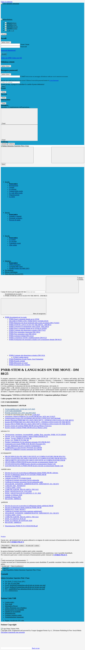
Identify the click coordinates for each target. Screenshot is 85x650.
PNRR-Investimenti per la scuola (16, 317)
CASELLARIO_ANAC (13, 487)
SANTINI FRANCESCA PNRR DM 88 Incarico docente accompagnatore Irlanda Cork (34, 466)
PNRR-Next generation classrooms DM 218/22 (24, 332)
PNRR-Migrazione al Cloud (18, 363)
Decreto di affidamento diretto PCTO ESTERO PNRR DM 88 (25, 474)
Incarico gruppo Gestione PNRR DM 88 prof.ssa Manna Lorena (26, 427)
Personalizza (5, 545)
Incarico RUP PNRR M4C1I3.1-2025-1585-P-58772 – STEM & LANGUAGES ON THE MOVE (37, 422)
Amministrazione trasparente (14, 617)
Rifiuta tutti (18, 545)
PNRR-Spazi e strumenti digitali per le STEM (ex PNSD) (28, 328)
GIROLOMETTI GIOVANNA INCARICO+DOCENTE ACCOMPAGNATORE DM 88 (35, 460)
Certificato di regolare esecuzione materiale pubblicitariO (23, 511)
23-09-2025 (36, 415)
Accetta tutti (32, 545)
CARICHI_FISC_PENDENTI (15, 486)
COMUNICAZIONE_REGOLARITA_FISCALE (22, 489)
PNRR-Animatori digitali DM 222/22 (21, 336)
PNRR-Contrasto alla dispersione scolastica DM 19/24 (27, 355)
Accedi (4, 34)
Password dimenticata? (8, 50)
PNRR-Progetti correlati (17, 361)
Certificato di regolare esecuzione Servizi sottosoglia (22, 480)
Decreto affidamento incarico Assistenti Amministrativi (23, 446)
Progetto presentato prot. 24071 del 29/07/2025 (20, 413)
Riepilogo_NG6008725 (13, 476)
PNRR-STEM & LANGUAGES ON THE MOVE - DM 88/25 (30, 325)
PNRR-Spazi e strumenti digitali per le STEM (24, 319)
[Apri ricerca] (67, 155)
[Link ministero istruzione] (10, 3)
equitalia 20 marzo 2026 (13, 497)
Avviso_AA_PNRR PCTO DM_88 (17, 440)
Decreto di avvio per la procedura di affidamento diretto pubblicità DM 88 (29, 506)
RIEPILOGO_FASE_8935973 (15, 509)
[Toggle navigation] (17, 155)
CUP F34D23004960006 (13, 411)
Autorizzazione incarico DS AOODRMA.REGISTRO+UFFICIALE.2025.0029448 (32, 418)
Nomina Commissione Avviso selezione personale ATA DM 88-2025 (27, 442)
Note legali (8, 604)
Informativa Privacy (11, 606)
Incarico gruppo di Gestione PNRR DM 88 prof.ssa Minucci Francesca (28, 426)
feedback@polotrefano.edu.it (27, 587)
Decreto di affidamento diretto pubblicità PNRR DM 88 (23, 507)
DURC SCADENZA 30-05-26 (15, 519)
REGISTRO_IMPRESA (13, 499)
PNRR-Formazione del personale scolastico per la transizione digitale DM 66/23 (35, 339)
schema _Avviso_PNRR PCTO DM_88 (18, 438)
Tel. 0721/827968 (13, 583)
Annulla (4, 144)
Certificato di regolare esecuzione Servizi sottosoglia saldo (24, 482)
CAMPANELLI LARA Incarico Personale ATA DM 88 (23, 447)
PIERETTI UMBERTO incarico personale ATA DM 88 (23, 449)
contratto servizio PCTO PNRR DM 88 (18, 478)
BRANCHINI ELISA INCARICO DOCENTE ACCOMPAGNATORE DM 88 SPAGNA (35, 456)
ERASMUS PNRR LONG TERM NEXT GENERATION (28, 321)
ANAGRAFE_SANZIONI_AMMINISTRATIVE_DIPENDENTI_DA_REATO (32, 484)
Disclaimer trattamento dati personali (13, 632)
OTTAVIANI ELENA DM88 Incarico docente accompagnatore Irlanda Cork (30, 464)
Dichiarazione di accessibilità (14, 610)
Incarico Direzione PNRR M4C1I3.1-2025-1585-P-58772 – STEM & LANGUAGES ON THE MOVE (39, 420)
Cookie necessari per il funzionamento (13, 560)
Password (23, 46)
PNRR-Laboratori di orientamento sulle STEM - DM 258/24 (29, 326)
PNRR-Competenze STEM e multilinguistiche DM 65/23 (28, 338)
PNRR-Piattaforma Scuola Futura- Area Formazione (26, 359)
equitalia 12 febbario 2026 (13, 495)
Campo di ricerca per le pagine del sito (13, 292)
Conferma (11, 144)
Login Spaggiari (54, 80)
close (3, 164)
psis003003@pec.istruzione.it (27, 589)
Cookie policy (9, 602)
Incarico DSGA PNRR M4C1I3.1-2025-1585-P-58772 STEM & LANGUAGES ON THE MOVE (38, 424)
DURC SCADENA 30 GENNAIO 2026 (18, 520)
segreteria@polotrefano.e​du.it (27, 585)
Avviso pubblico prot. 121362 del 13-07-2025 (20, 409)
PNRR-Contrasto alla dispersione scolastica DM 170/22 (27, 330)
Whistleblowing (10, 613)
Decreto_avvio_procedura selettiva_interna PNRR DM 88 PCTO (26, 436)
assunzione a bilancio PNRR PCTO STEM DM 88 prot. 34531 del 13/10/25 (30, 416)
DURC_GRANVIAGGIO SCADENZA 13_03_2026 (23, 493)
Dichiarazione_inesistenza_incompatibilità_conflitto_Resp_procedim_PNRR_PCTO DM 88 (35, 434)
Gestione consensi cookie (13, 615)
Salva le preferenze (17, 566)
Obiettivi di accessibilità (13, 611)
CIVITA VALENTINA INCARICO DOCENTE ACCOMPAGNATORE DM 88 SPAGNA (36, 458)
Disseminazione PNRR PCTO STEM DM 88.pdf (21, 526)
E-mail (22, 76)
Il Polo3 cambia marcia (20, 357)
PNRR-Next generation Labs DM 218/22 (22, 334)
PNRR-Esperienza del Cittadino (19, 365)
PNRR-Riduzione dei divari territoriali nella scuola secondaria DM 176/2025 (34, 323)
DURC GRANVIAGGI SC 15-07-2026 (18, 491)
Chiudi (3, 92)
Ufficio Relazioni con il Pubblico (16, 608)
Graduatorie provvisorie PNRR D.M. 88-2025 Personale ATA (25, 444)
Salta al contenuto (6, 2)
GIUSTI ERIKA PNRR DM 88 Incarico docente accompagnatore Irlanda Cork (31, 462)
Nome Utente (24, 44)
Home (81, 277)
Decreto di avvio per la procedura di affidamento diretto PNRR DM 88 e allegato (31, 473)
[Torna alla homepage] (42, 146)
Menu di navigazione (39, 313)
